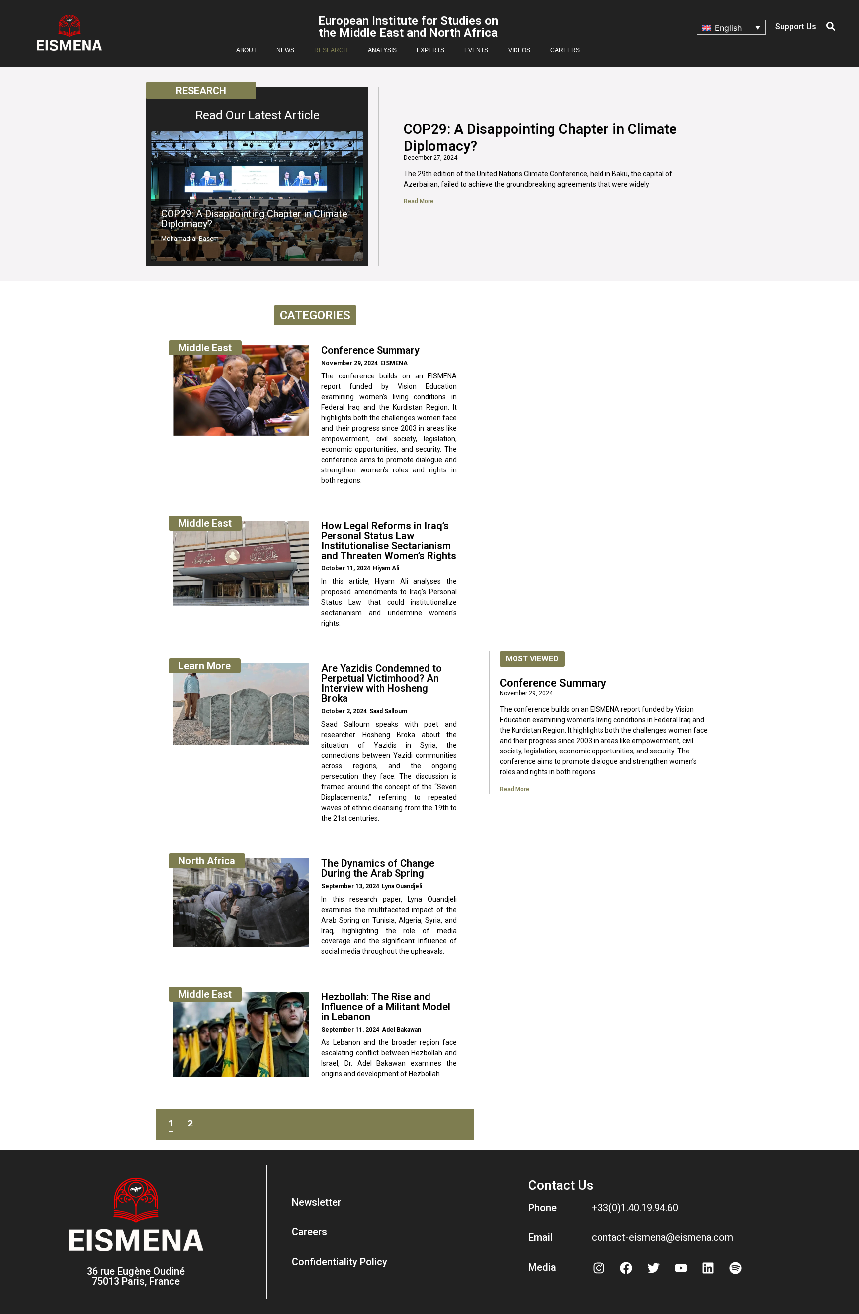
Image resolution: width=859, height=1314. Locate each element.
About (246, 50)
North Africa (206, 861)
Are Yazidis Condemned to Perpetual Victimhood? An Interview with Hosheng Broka (381, 683)
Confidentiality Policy (339, 1262)
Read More (418, 201)
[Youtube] (681, 1267)
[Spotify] (735, 1267)
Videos (519, 50)
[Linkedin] (708, 1267)
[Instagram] (599, 1267)
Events (476, 50)
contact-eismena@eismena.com (662, 1237)
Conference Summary (370, 350)
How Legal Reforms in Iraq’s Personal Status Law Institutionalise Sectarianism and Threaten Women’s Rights (388, 541)
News (285, 50)
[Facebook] (626, 1267)
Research (331, 50)
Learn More (204, 666)
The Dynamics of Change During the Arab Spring (377, 868)
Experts (430, 50)
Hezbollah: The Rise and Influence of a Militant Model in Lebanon (385, 1007)
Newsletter (316, 1202)
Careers (565, 50)
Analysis (382, 50)
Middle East (205, 348)
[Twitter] (653, 1267)
